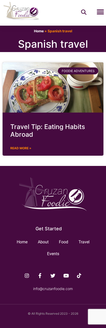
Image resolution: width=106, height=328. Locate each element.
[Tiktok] (79, 275)
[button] (100, 12)
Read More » (20, 148)
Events (53, 253)
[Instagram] (27, 275)
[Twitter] (53, 275)
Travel (84, 242)
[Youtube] (66, 275)
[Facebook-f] (39, 275)
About (43, 242)
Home (39, 31)
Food (63, 242)
